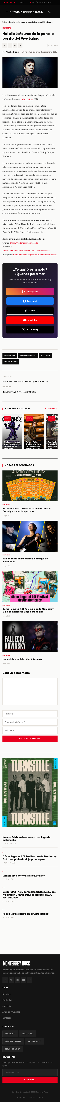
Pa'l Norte (10, 1034)
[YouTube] (23, 980)
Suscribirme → (30, 1080)
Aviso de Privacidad (11, 1011)
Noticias (6, 28)
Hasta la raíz (9, 355)
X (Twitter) (32, 329)
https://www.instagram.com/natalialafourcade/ (35, 254)
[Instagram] (17, 980)
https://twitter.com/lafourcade (24, 242)
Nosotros (6, 994)
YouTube (32, 320)
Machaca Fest (35, 1041)
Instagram (32, 291)
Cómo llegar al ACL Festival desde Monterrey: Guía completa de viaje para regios (29, 858)
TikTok (32, 310)
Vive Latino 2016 (11, 362)
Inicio (4, 22)
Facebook (32, 301)
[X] (11, 980)
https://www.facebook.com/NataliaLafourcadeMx (26, 250)
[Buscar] (49, 11)
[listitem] (12, 431)
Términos (31, 1097)
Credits (40, 1097)
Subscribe (6, 1006)
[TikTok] (29, 980)
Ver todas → (51, 409)
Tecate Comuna (12, 1049)
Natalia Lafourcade (28, 355)
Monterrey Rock (30, 11)
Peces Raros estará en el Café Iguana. (25, 914)
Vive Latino (27, 98)
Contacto (6, 1017)
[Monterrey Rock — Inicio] (30, 963)
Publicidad (7, 1000)
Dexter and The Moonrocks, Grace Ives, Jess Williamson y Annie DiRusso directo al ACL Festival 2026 (29, 895)
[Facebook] (5, 980)
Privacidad (21, 1097)
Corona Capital (13, 1041)
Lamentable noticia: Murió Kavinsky (22, 659)
